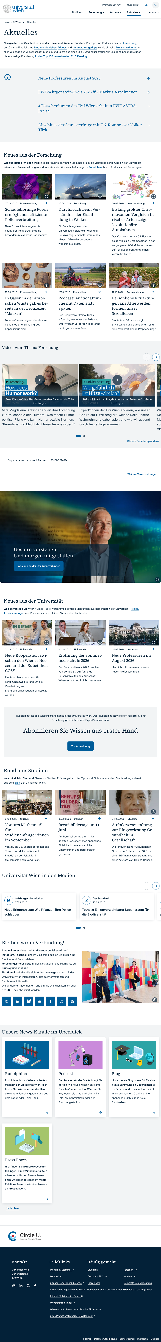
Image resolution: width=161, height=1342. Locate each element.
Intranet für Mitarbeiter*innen (65, 1296)
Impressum (142, 1338)
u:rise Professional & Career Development (67, 1316)
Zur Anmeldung (80, 746)
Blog (17, 782)
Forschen (129, 1269)
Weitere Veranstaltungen (142, 474)
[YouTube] (28, 1286)
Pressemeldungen (126, 47)
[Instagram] (14, 1286)
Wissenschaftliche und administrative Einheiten (67, 1309)
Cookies (155, 1338)
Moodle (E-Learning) (61, 1269)
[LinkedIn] (21, 1286)
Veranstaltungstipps (85, 47)
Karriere (128, 1276)
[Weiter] (156, 357)
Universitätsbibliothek (61, 1302)
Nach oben (12, 1208)
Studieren (93, 1269)
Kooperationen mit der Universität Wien (104, 1289)
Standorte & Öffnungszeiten (138, 1289)
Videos (62, 47)
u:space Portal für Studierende (66, 1283)
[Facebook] (35, 1286)
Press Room (94, 1283)
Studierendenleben (45, 47)
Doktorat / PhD (96, 1276)
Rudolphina (95, 167)
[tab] (78, 436)
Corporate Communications (138, 1283)
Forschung (129, 43)
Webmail (55, 1276)
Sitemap (87, 1338)
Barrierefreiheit (127, 1338)
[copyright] (46, 196)
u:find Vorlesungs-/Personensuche (67, 1289)
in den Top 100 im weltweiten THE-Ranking (61, 56)
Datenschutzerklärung (105, 1338)
